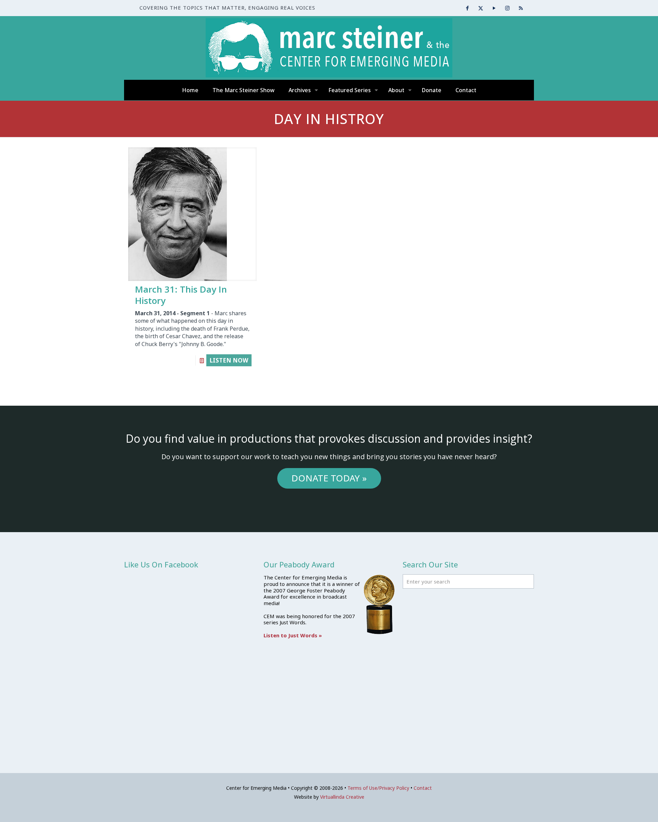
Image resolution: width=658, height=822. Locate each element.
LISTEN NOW (229, 360)
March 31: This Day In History (181, 295)
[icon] (521, 7)
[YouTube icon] (494, 7)
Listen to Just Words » (293, 635)
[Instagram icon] (507, 7)
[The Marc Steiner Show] (329, 47)
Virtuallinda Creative (342, 797)
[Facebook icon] (467, 7)
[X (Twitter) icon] (481, 7)
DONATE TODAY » (329, 478)
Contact (423, 788)
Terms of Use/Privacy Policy (378, 788)
